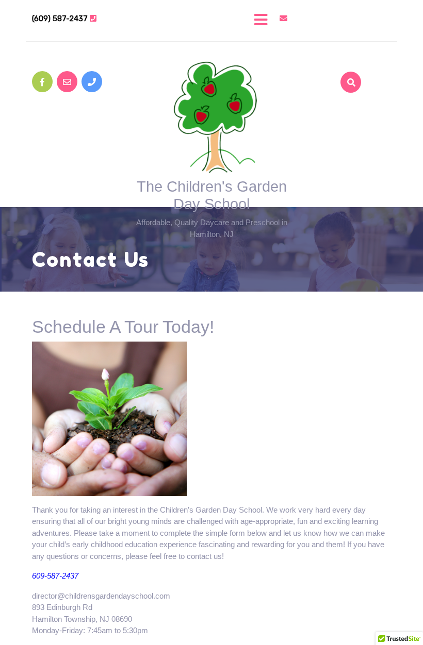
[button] (211, 20)
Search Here (342, 111)
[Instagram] (92, 81)
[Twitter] (67, 81)
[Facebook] (42, 81)
